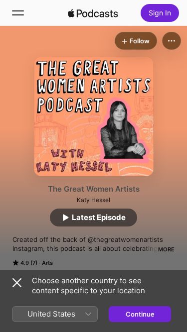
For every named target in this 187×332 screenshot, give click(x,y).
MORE (166, 249)
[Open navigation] (18, 13)
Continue (140, 314)
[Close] (16, 282)
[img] (93, 13)
